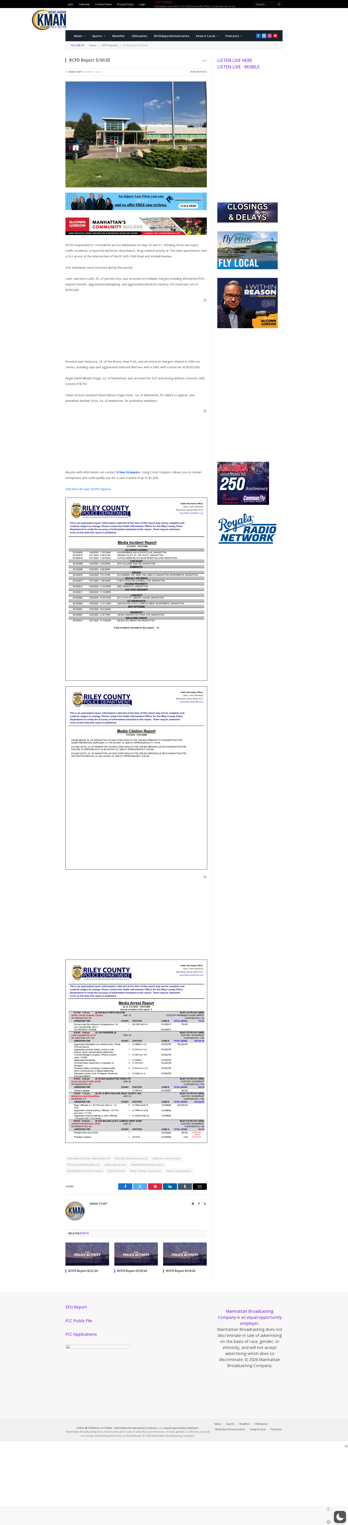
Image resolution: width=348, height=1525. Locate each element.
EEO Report (76, 1307)
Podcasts (232, 36)
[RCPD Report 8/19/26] (185, 1254)
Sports (97, 36)
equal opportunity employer (181, 1428)
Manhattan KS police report (85, 1171)
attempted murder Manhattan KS (88, 1158)
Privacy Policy (125, 4)
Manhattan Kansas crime (148, 1164)
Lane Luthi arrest (115, 1164)
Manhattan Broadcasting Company (135, 1428)
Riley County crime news (146, 1171)
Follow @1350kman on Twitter (95, 1428)
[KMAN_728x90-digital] (136, 234)
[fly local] (247, 268)
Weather (118, 36)
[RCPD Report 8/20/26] (136, 1254)
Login (142, 4)
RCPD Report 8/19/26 (180, 1271)
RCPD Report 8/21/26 (83, 1271)
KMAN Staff (75, 71)
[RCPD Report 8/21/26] (87, 1254)
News (78, 36)
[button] (340, 1517)
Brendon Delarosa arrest (131, 1158)
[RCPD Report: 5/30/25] (136, 186)
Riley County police (179, 1171)
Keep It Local (205, 36)
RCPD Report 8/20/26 (132, 1271)
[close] (328, 1509)
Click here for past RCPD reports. (88, 489)
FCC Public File (78, 1320)
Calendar (84, 4)
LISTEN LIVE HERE (234, 60)
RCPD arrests (116, 1171)
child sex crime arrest (166, 1158)
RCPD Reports (199, 71)
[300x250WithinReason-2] (247, 327)
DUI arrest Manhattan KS (83, 1164)
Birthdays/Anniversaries (171, 36)
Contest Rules (103, 4)
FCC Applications (81, 1334)
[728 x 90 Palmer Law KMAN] (136, 209)
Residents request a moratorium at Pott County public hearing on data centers (198, 6)
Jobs (70, 4)
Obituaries (139, 36)
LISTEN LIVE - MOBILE (238, 67)
